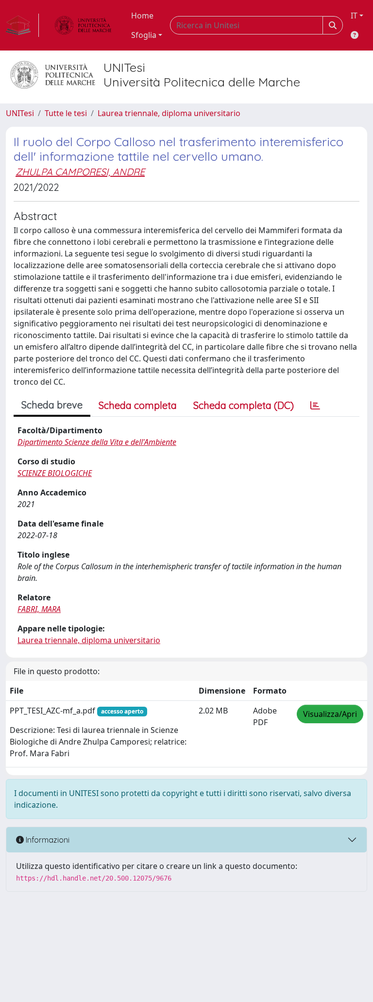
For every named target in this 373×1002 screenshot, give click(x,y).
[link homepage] (22, 25)
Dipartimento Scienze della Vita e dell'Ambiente (96, 442)
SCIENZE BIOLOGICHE (54, 473)
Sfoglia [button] (143, 35)
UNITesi (20, 113)
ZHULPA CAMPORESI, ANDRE (80, 172)
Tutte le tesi (66, 113)
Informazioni (46, 840)
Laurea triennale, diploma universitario (169, 113)
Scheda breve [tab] (52, 405)
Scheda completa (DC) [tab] (243, 405)
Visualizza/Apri (330, 714)
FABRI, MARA (39, 609)
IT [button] (354, 15)
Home (142, 15)
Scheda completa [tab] (138, 405)
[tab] (315, 405)
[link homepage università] (83, 25)
